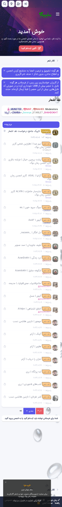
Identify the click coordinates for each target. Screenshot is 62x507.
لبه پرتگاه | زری (33, 372)
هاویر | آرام (35, 346)
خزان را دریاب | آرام (31, 359)
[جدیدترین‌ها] (12, 4)
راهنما (57, 503)
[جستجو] (5, 4)
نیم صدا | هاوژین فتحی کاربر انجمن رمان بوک (31, 145)
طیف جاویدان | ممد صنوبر (28, 245)
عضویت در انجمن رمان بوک (23, 500)
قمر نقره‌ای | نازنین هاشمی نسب (25, 397)
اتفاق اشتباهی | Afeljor (29, 309)
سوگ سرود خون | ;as (30, 207)
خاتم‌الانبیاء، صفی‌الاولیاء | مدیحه (25, 283)
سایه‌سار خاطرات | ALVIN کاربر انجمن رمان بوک (31, 193)
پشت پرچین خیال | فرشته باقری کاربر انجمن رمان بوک (29, 161)
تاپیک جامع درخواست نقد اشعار (24, 131)
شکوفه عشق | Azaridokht (28, 271)
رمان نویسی (52, 500)
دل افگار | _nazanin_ (30, 232)
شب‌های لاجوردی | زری (29, 384)
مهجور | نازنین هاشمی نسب (27, 321)
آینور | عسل (35, 296)
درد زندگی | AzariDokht (29, 258)
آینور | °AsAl (34, 220)
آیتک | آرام (35, 334)
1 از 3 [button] (40, 411)
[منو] (57, 14)
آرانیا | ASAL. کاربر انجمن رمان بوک (30, 177)
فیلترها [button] (9, 124)
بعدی (30, 411)
